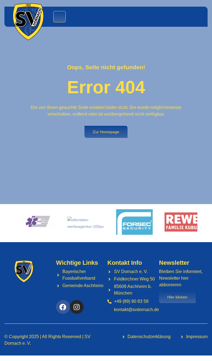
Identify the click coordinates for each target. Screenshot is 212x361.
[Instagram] (77, 307)
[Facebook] (63, 307)
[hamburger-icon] (59, 16)
